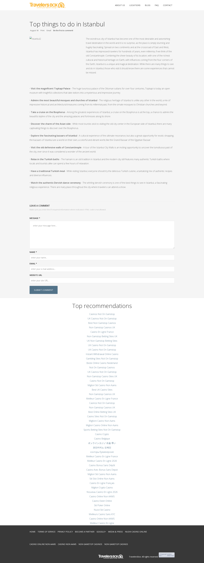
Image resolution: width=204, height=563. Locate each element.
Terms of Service (46, 531)
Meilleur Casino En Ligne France (102, 398)
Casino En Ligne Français (102, 483)
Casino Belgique (102, 438)
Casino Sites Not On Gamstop (102, 416)
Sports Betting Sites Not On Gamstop (102, 429)
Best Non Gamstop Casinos (102, 323)
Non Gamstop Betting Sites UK (102, 336)
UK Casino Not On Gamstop (102, 345)
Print (42, 30)
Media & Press (115, 531)
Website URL (36, 275)
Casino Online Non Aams (43, 544)
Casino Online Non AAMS (102, 496)
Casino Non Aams (67, 544)
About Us (120, 5)
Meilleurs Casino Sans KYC (102, 514)
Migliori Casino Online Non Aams (102, 425)
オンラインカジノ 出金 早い (102, 443)
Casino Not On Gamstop (102, 380)
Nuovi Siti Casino (102, 509)
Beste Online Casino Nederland (102, 363)
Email (49, 30)
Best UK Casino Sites (102, 389)
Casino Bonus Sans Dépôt (102, 465)
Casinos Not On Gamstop (102, 314)
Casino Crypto (102, 434)
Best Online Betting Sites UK (102, 411)
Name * (33, 252)
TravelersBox (135, 556)
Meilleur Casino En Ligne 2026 (102, 460)
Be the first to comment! (63, 30)
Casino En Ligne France (102, 331)
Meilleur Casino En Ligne (102, 523)
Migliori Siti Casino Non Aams (102, 385)
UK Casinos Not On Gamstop (102, 318)
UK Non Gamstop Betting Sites (102, 340)
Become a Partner (84, 531)
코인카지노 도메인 (102, 447)
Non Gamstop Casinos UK (102, 327)
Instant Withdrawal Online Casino (102, 354)
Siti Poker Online (102, 505)
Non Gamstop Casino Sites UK (102, 376)
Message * (35, 218)
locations (134, 5)
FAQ (157, 5)
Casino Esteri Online (102, 500)
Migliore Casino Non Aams (102, 420)
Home (32, 531)
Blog (147, 5)
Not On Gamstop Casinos (102, 367)
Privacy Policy (65, 531)
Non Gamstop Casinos (90, 544)
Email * (33, 263)
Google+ (101, 531)
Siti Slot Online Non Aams (102, 478)
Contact (167, 5)
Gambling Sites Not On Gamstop (102, 358)
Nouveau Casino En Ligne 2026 (102, 492)
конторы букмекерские (102, 451)
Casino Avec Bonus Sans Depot (102, 469)
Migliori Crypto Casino (102, 487)
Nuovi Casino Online (136, 531)
